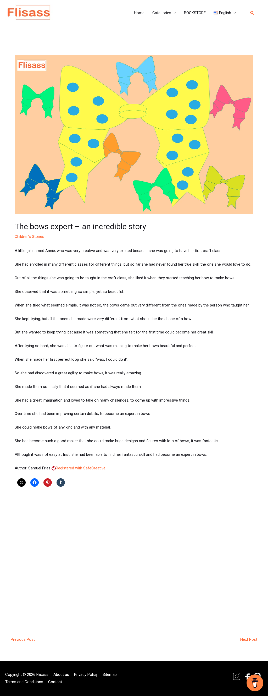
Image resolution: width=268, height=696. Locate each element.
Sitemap (110, 674)
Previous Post (20, 639)
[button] (225, 13)
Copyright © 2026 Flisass (26, 674)
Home (139, 12)
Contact (55, 681)
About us (61, 674)
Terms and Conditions (24, 681)
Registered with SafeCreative (80, 468)
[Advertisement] (134, 554)
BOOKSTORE (195, 12)
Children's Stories (29, 236)
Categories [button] (161, 12)
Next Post (251, 639)
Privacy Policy (86, 674)
